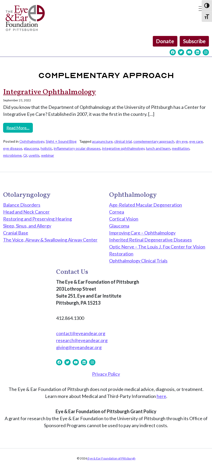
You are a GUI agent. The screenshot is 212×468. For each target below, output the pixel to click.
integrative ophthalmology (123, 148)
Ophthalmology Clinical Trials (138, 260)
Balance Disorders (21, 205)
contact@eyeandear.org (80, 333)
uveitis (34, 155)
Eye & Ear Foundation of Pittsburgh (111, 458)
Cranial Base (15, 233)
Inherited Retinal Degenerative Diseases (150, 240)
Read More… (19, 127)
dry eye (182, 141)
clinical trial (123, 141)
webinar (47, 155)
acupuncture (102, 141)
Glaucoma (119, 226)
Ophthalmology (31, 141)
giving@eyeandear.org (79, 347)
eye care (196, 141)
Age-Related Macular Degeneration (145, 205)
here (161, 396)
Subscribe (194, 41)
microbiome (12, 155)
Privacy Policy (106, 374)
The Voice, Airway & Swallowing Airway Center (50, 240)
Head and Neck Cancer (26, 212)
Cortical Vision (123, 219)
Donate (165, 41)
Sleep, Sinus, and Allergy (27, 226)
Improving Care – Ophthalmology (142, 233)
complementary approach (153, 141)
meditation (181, 148)
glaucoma (31, 148)
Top (199, 455)
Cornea (116, 212)
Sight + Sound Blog (61, 141)
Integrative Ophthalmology (49, 92)
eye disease (12, 148)
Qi (25, 155)
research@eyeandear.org (82, 340)
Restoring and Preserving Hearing (37, 219)
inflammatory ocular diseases (77, 148)
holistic (46, 148)
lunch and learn (158, 148)
